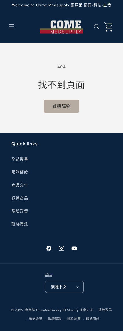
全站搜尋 (19, 159)
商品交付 (19, 185)
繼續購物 (61, 106)
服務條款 (19, 172)
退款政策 (105, 310)
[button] (11, 26)
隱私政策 (19, 211)
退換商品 (19, 198)
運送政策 (36, 318)
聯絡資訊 (19, 224)
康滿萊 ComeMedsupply (43, 309)
